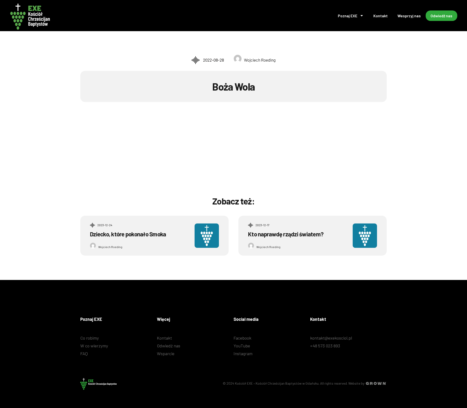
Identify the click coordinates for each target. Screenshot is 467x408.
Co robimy (89, 338)
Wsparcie (165, 353)
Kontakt (380, 15)
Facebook (242, 338)
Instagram (243, 353)
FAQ (84, 353)
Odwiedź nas (441, 15)
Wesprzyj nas (409, 15)
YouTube (242, 345)
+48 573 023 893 (325, 345)
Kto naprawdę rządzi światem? (285, 234)
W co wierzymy (94, 345)
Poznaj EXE (347, 15)
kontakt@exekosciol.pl (331, 338)
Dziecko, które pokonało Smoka (128, 234)
